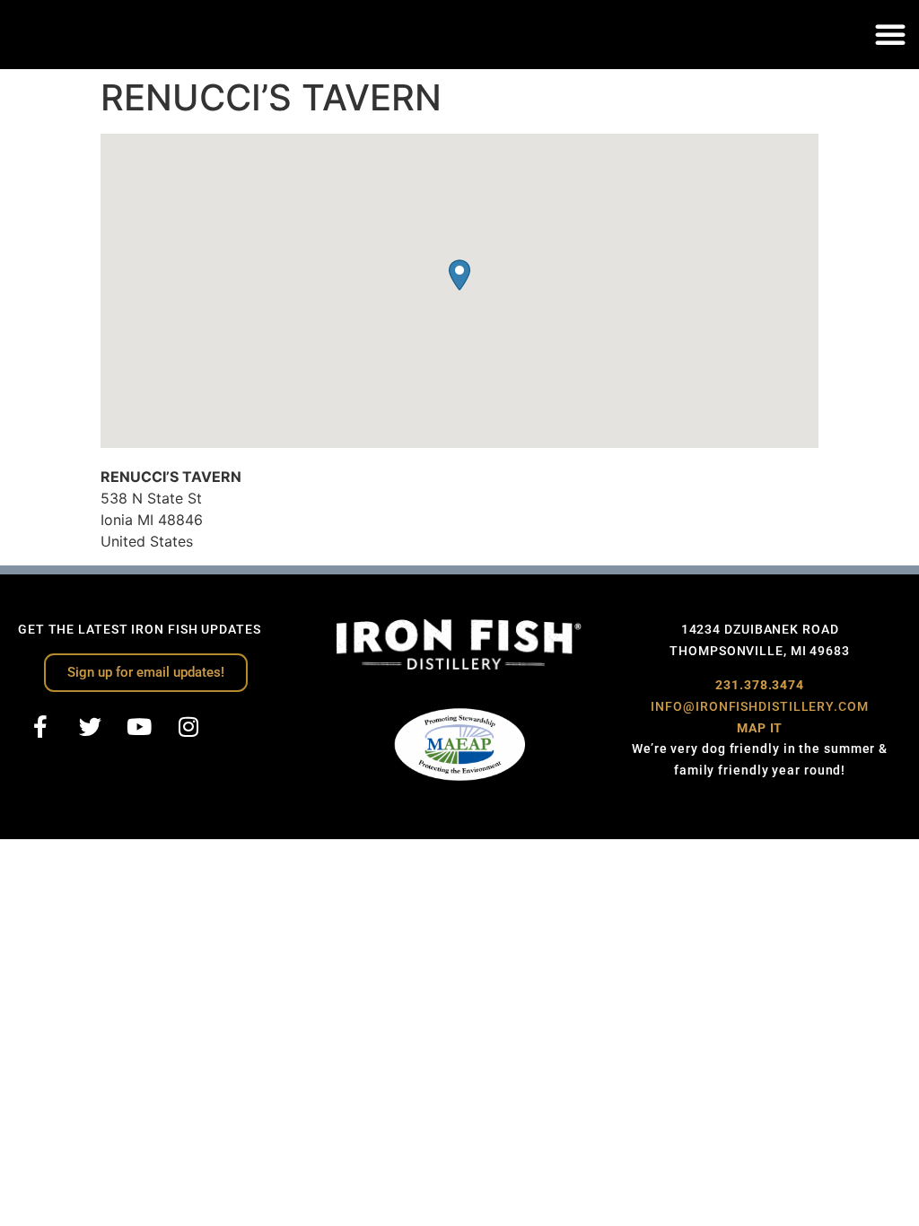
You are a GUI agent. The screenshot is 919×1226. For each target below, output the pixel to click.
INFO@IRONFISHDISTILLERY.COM (759, 706)
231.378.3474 (759, 685)
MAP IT (760, 728)
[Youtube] (139, 727)
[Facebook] (40, 727)
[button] (890, 34)
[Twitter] (89, 727)
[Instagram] (188, 727)
